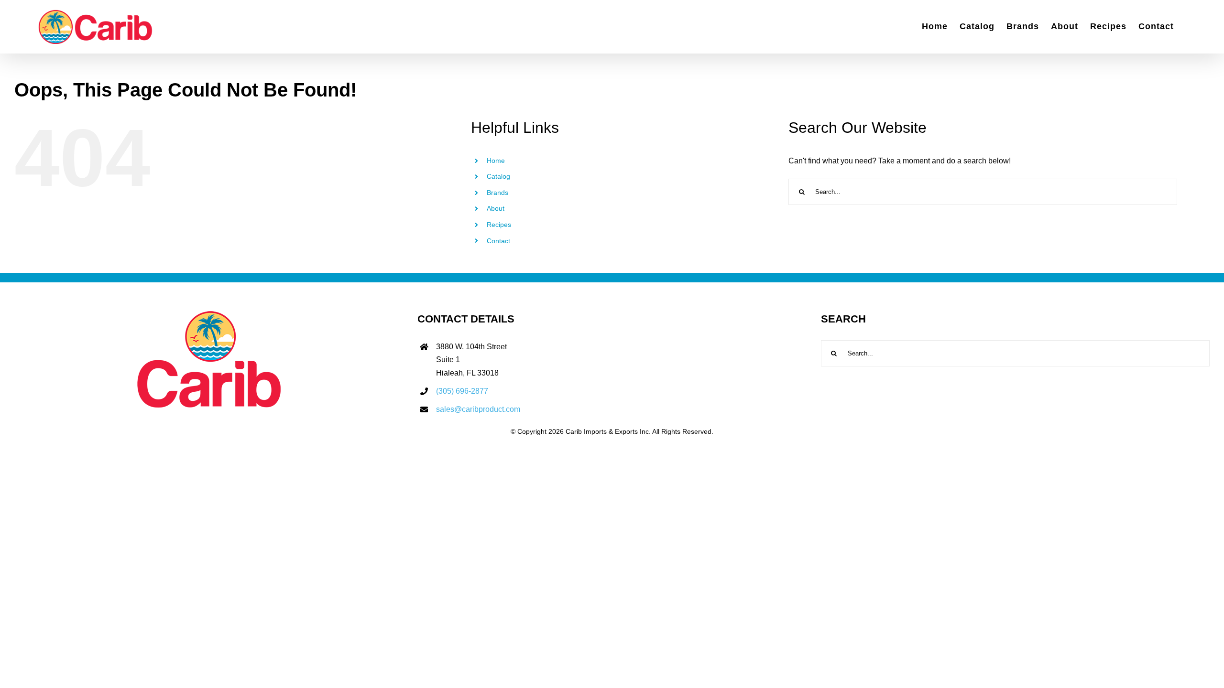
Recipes (499, 224)
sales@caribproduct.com (478, 409)
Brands (497, 192)
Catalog (498, 176)
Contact (498, 241)
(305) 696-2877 (462, 391)
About (495, 208)
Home (496, 160)
